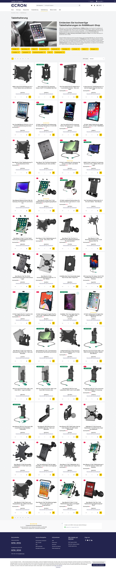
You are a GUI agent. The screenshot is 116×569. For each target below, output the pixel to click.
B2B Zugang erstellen (72, 542)
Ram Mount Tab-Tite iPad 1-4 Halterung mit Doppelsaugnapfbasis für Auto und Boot (70, 240)
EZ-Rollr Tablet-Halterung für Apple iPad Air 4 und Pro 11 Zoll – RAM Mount (93, 125)
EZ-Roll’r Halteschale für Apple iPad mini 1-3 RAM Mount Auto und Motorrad (93, 315)
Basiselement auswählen (38, 52)
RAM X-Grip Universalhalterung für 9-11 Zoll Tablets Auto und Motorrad (23, 87)
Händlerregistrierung (72, 546)
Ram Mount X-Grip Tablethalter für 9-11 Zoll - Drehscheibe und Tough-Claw (70, 465)
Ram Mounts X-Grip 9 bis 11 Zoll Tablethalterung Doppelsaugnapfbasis (46, 201)
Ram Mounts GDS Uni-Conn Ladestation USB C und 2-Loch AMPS (70, 389)
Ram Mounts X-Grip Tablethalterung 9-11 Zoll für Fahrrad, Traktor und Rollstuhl (93, 466)
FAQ (36, 544)
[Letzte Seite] (28, 59)
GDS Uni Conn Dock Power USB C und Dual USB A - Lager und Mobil (23, 389)
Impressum (54, 544)
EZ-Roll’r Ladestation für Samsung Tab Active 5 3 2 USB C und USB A (70, 163)
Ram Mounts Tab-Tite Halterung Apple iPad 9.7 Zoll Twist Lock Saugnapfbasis (46, 504)
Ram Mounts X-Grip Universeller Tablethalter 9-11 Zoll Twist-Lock (22, 465)
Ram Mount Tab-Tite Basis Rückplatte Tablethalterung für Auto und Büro (46, 163)
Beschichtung (24, 49)
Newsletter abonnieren (40, 548)
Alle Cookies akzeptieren (98, 564)
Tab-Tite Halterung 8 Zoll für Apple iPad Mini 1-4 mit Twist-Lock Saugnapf (46, 465)
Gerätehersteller (43, 49)
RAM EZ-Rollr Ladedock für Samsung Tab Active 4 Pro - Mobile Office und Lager (93, 164)
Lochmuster (75, 49)
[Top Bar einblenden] (103, 5)
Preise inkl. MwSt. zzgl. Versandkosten (22, 93)
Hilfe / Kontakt (38, 542)
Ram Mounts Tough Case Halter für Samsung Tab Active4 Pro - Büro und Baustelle (22, 352)
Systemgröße (25, 52)
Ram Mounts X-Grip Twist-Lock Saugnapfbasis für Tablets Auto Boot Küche (23, 504)
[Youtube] (87, 540)
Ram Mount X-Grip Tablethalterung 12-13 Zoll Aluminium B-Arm (22, 163)
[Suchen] (79, 5)
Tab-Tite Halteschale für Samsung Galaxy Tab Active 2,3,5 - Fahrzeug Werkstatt (69, 126)
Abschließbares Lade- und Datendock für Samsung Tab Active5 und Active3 (46, 351)
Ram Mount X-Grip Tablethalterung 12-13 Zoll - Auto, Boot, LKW (46, 239)
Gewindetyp (65, 49)
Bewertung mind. (58, 52)
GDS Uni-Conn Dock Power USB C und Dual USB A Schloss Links (46, 389)
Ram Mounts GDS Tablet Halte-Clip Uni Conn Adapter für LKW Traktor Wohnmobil (70, 428)
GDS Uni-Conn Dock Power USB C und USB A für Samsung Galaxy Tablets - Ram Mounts (93, 352)
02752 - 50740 (16, 550)
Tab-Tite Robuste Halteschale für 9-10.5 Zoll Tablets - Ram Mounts (93, 201)
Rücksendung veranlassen (41, 540)
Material (84, 49)
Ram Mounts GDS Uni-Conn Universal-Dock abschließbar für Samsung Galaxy (93, 390)
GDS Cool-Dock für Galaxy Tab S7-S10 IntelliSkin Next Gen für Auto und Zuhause (93, 277)
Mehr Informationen (58, 565)
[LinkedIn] (91, 540)
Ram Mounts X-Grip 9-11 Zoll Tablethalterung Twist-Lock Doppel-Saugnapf (70, 504)
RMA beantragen (39, 546)
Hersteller (15, 49)
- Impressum (58, 567)
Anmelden (13, 1)
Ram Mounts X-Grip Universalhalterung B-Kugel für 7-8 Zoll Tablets (46, 277)
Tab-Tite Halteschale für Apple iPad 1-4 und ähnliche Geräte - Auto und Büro (70, 88)
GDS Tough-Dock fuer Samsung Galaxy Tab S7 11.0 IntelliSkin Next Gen (46, 87)
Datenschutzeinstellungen (98, 562)
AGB (53, 540)
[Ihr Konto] (94, 5)
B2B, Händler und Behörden (73, 538)
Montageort (93, 49)
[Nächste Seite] (25, 59)
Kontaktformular (21, 553)
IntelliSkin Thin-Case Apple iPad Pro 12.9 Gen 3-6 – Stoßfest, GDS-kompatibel (69, 315)
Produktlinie (15, 52)
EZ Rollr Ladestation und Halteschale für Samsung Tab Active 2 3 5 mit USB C (46, 126)
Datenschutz (54, 542)
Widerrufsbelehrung (56, 548)
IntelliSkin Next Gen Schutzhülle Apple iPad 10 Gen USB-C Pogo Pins (70, 276)
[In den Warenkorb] (30, 97)
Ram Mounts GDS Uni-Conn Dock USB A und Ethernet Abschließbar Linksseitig (23, 428)
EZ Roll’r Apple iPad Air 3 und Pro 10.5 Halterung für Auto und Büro (23, 314)
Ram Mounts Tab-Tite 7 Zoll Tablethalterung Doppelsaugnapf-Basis (93, 504)
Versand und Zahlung (56, 546)
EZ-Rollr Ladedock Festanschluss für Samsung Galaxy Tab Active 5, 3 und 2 (70, 202)
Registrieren (20, 1)
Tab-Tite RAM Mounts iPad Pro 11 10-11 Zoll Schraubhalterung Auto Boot (22, 125)
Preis (49, 52)
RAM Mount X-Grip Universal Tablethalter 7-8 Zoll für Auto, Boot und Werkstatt (93, 428)
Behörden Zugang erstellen (73, 544)
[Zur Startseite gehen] (18, 5)
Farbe (34, 49)
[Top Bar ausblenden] (115, 1)
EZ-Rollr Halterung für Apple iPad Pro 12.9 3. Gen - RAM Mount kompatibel (46, 314)
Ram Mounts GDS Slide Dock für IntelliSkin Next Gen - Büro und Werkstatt (46, 428)
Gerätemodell (54, 49)
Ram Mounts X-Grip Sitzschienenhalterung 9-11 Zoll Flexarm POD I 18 (93, 240)
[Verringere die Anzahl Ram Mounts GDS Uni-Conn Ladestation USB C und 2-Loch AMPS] (62, 399)
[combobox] (61, 5)
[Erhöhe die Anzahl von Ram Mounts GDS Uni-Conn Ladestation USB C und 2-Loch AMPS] (74, 399)
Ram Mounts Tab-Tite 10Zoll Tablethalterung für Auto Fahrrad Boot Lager (22, 277)
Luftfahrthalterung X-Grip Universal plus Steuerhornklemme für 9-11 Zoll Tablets (69, 352)
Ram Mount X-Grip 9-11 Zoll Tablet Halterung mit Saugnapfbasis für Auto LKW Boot (22, 240)
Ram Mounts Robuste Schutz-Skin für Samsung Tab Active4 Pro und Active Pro (23, 202)
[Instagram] (89, 540)
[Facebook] (85, 540)
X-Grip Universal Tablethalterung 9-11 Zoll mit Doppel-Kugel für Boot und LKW (93, 88)
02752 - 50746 (16, 543)
